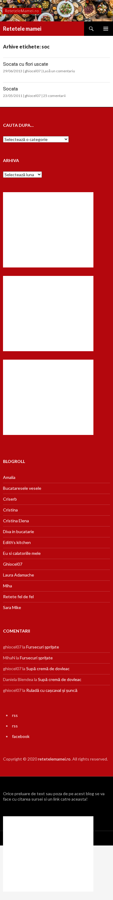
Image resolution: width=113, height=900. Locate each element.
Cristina (10, 509)
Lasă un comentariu (59, 71)
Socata (10, 89)
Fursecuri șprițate (42, 646)
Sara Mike (12, 607)
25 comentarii (54, 95)
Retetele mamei (22, 28)
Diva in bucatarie (18, 531)
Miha (7, 585)
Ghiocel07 (12, 564)
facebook (21, 736)
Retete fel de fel (18, 596)
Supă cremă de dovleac (48, 668)
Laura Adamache (18, 574)
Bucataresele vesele (22, 488)
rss (15, 715)
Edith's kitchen (17, 542)
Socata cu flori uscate (25, 64)
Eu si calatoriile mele (22, 553)
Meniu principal (106, 28)
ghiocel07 (33, 71)
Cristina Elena (16, 520)
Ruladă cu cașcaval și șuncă (51, 690)
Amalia (9, 477)
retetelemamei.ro (54, 758)
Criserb (10, 499)
